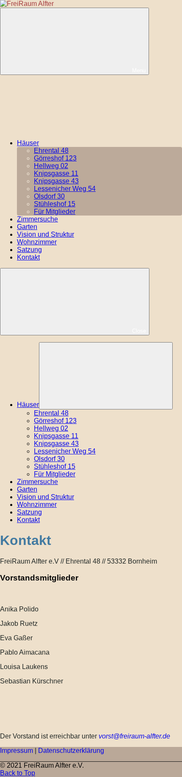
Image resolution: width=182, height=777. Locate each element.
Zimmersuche (37, 219)
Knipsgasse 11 (56, 173)
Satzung (29, 249)
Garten (27, 226)
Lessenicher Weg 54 (65, 188)
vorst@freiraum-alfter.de (134, 736)
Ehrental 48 (51, 150)
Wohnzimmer (37, 242)
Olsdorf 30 (49, 196)
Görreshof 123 (55, 158)
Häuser (28, 143)
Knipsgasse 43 (56, 181)
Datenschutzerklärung (71, 750)
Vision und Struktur (45, 234)
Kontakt (28, 257)
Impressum (16, 750)
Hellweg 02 (51, 165)
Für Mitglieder (54, 211)
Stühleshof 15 (54, 203)
